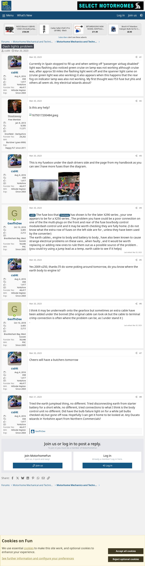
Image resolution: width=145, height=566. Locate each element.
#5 (140, 259)
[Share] (136, 57)
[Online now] (14, 219)
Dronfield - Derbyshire (15, 134)
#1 (140, 57)
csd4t (7, 50)
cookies (29, 548)
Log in (109, 465)
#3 (140, 155)
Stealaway (64, 215)
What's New (24, 15)
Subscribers (63, 37)
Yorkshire (21, 84)
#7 (140, 353)
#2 (140, 100)
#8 (140, 396)
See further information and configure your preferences (38, 558)
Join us (39, 465)
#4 (140, 207)
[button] (141, 15)
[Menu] (8, 15)
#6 (140, 303)
